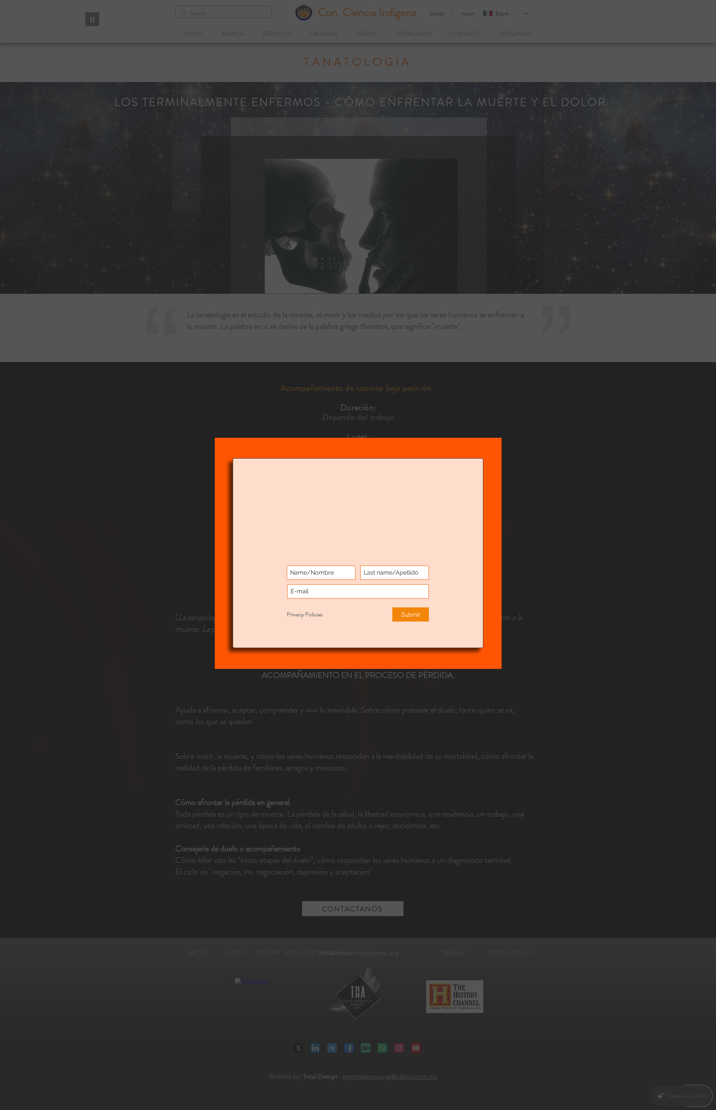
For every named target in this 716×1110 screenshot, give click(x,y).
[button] (490, 10)
